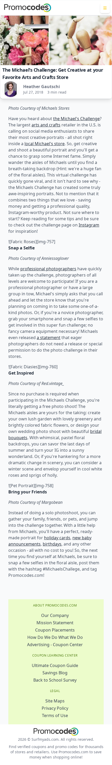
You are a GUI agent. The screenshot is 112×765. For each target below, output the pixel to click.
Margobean (52, 502)
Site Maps (55, 701)
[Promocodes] (27, 7)
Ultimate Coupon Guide (55, 665)
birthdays (52, 544)
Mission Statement (54, 623)
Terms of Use (55, 715)
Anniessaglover (55, 258)
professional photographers (48, 269)
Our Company (55, 615)
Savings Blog (54, 673)
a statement (48, 337)
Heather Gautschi (41, 86)
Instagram (89, 225)
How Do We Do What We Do (55, 637)
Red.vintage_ (52, 383)
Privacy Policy (55, 708)
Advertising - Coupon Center (55, 644)
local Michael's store (44, 143)
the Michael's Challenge (76, 118)
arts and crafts (46, 125)
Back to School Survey (55, 680)
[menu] (105, 8)
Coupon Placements (55, 630)
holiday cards (57, 538)
